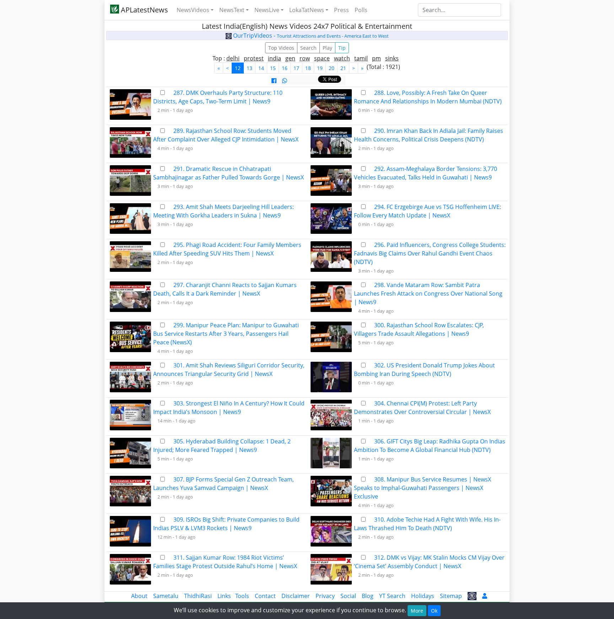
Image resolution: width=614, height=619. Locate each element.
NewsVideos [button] (193, 10)
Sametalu (165, 596)
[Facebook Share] (273, 81)
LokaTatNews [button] (306, 10)
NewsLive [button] (266, 10)
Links (224, 596)
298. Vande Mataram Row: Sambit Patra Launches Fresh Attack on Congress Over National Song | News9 (428, 293)
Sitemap (451, 596)
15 (273, 68)
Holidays (422, 596)
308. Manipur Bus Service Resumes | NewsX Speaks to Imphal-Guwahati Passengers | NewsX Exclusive (422, 487)
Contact (265, 596)
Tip (342, 47)
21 (343, 68)
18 (308, 68)
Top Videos (281, 47)
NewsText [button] (231, 10)
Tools (242, 596)
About (139, 596)
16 (284, 68)
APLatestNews (143, 10)
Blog (367, 596)
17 (296, 68)
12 (238, 68)
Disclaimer (295, 596)
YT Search (392, 596)
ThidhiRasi (198, 596)
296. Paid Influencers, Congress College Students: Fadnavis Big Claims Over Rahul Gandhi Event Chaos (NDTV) (430, 253)
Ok (434, 610)
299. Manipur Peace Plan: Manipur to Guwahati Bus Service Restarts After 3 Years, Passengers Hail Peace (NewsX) (226, 333)
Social (348, 596)
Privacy (325, 596)
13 (249, 68)
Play (327, 47)
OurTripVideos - (310, 35)
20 (331, 68)
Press (341, 10)
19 (320, 68)
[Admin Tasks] (484, 596)
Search (308, 47)
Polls (361, 10)
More (417, 610)
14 (261, 68)
